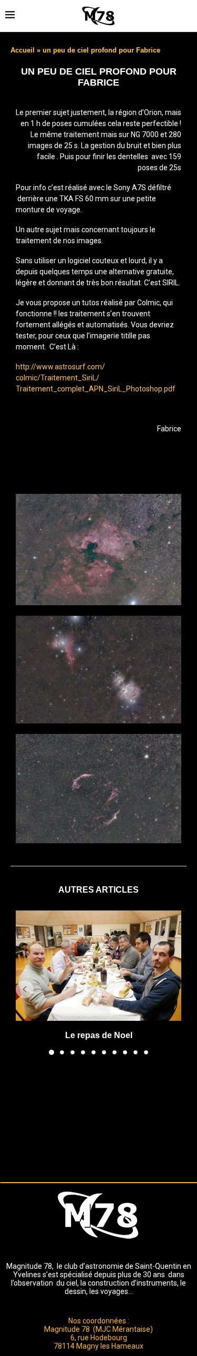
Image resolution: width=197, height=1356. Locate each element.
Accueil (23, 50)
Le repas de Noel (98, 1035)
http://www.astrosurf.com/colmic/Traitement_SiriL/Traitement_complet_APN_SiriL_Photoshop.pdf (95, 378)
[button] (25, 989)
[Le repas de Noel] (98, 965)
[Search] (186, 16)
